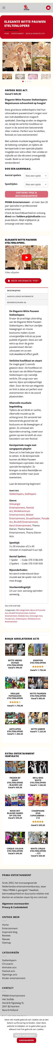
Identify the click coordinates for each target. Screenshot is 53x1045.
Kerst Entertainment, (20, 525)
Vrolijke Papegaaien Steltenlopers (15, 695)
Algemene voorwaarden (15, 903)
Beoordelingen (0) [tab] (16, 302)
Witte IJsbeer (38, 729)
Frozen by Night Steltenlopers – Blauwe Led (15, 781)
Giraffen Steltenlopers (38, 661)
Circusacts (7, 963)
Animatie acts (9, 967)
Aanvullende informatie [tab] (20, 296)
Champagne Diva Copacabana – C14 (38, 814)
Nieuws (6, 939)
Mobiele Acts (23, 616)
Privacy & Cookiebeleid (15, 907)
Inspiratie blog (9, 932)
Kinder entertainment (13, 978)
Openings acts (9, 974)
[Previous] (6, 57)
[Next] (46, 57)
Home (6, 33)
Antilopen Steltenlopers (15, 730)
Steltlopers (31, 493)
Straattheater (33, 518)
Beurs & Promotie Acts (35, 33)
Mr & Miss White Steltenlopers (38, 780)
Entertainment (17, 33)
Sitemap (6, 942)
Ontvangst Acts (36, 616)
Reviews (6, 935)
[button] (4, 7)
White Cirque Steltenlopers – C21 (38, 850)
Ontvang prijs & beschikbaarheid (26, 194)
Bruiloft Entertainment (18, 613)
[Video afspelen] (26, 257)
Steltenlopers (16, 493)
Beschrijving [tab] (13, 290)
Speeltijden (11, 184)
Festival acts (8, 971)
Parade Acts (10, 618)
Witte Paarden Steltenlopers (38, 694)
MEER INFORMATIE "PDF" (25, 280)
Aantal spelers (13, 175)
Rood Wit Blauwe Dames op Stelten (15, 813)
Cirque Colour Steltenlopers (15, 849)
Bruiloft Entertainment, (26, 521)
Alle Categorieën (23, 610)
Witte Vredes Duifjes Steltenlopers (15, 662)
